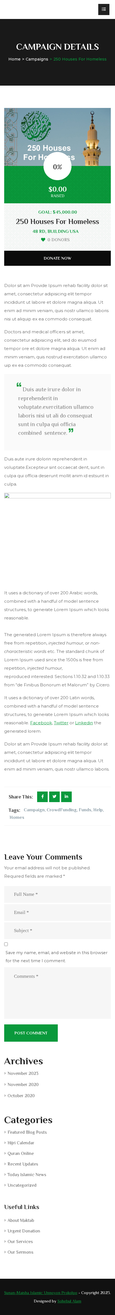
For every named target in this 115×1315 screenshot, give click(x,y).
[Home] (31, 9)
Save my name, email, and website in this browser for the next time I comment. (56, 956)
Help (98, 809)
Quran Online (21, 1153)
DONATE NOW (57, 258)
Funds (85, 809)
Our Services (20, 1241)
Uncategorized (22, 1185)
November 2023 (23, 1073)
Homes (16, 817)
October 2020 (21, 1095)
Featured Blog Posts (27, 1132)
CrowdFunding (62, 809)
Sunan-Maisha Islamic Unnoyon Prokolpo (40, 1292)
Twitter (61, 722)
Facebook (41, 722)
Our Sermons (20, 1252)
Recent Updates (23, 1164)
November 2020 (23, 1084)
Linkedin (84, 722)
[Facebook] (42, 797)
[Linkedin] (66, 797)
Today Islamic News (27, 1174)
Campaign (34, 809)
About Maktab (21, 1220)
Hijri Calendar (21, 1142)
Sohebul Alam (69, 1301)
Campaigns (37, 59)
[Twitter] (54, 797)
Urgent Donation (24, 1231)
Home (14, 59)
